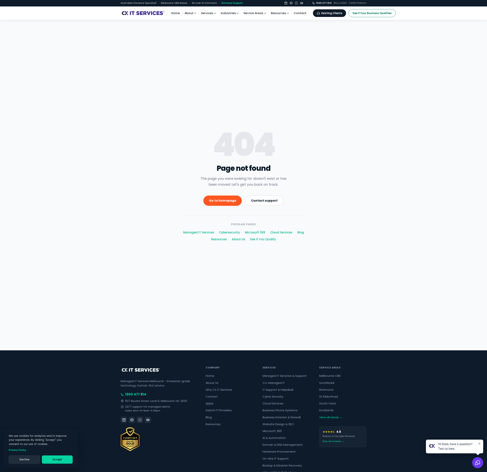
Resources (278, 13)
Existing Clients (331, 13)
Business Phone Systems (280, 410)
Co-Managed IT (274, 383)
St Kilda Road (328, 397)
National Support (232, 3)
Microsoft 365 (255, 232)
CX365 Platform (357, 3)
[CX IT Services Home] (143, 13)
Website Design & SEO (278, 424)
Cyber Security (273, 397)
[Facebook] (291, 3)
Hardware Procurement (279, 452)
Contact (300, 13)
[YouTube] (301, 3)
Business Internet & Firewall (282, 417)
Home (175, 13)
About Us (238, 239)
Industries (228, 13)
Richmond (326, 390)
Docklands (326, 410)
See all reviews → (333, 441)
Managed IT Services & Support (285, 376)
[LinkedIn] (285, 3)
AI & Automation (274, 438)
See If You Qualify (263, 239)
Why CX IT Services (219, 390)
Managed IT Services (198, 232)
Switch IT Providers (219, 410)
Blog (300, 232)
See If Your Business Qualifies (372, 13)
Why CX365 (340, 3)
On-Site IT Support (276, 459)
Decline (24, 459)
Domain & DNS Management (283, 445)
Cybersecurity (229, 232)
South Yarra (327, 403)
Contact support (264, 201)
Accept (57, 459)
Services (207, 13)
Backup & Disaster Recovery (282, 465)
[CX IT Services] (140, 370)
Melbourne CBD (330, 376)
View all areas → (330, 417)
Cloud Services (281, 232)
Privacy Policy (17, 450)
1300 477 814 (324, 3)
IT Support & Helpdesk (278, 390)
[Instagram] (296, 3)
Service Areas (253, 13)
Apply (209, 403)
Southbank (326, 383)
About (189, 13)
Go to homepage (222, 201)
